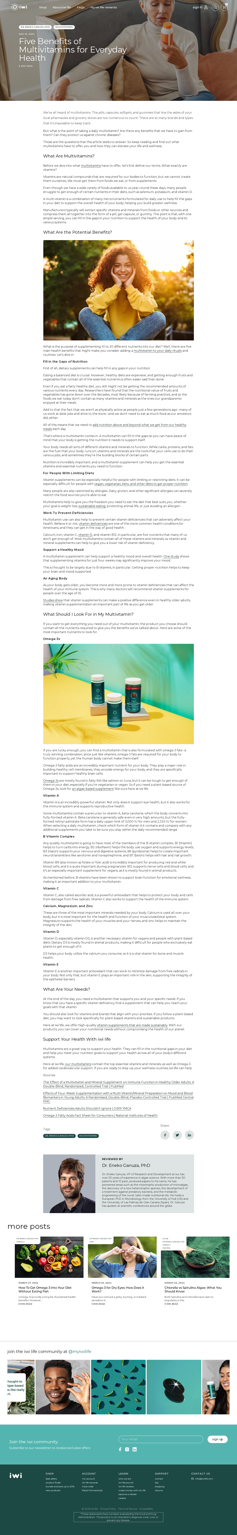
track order (88, 1486)
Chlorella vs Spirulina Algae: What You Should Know (193, 1289)
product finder (53, 1482)
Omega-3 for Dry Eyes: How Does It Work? (118, 1289)
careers (122, 1498)
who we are (124, 1478)
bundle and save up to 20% (60, 1486)
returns (159, 1490)
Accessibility (146, 1508)
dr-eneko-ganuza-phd (35, 27)
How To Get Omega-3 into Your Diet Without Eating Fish (45, 1289)
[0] (224, 7)
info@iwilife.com (204, 1478)
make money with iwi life (132, 1490)
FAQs (81, 7)
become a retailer (127, 1494)
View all (119, 1325)
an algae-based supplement (93, 789)
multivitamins (64, 27)
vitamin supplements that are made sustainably (132, 1025)
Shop (43, 7)
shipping (159, 1486)
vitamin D (85, 535)
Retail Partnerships (92, 1490)
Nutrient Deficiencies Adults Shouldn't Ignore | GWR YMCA (87, 1108)
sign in (197, 7)
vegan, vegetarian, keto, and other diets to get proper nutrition (141, 484)
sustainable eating (92, 506)
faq (156, 1482)
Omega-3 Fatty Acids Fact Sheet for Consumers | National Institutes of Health (100, 1115)
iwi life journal (125, 1482)
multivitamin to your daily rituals (158, 350)
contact (159, 1478)
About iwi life (62, 7)
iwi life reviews (126, 1486)
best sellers (51, 1478)
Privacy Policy (108, 1508)
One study (171, 556)
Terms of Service (127, 1508)
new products (53, 1490)
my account (88, 1478)
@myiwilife (80, 1351)
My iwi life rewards (104, 7)
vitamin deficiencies (93, 523)
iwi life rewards (90, 1482)
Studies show (53, 600)
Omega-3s (51, 780)
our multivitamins (78, 1064)
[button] (215, 7)
